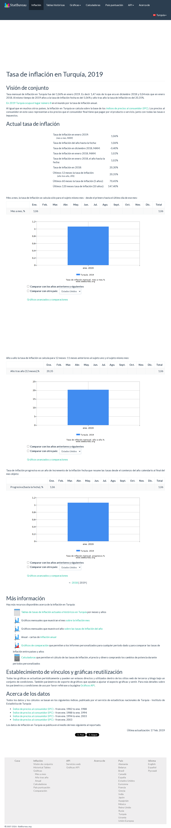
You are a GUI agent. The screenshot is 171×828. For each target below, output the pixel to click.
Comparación (40, 790)
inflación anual (48, 636)
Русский (152, 770)
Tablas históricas (55, 5)
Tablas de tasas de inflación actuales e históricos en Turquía (54, 611)
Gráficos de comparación (35, 645)
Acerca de (144, 5)
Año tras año (41, 777)
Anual (38, 780)
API (130, 5)
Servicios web (73, 764)
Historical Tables (42, 767)
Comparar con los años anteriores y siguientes (57, 286)
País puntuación (114, 5)
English (152, 764)
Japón (121, 797)
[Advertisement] (85, 39)
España (122, 777)
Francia (122, 787)
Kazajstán (123, 800)
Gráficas (74, 5)
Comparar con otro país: (44, 290)
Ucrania (122, 817)
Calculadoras (93, 5)
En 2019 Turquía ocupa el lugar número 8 (29, 102)
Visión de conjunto (43, 764)
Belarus (122, 767)
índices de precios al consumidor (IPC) (127, 108)
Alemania (123, 764)
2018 (75, 582)
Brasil (121, 770)
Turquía (160, 15)
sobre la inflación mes (78, 620)
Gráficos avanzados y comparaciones (47, 299)
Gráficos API (87, 685)
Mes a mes (40, 774)
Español (152, 767)
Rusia (121, 810)
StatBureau (18, 5)
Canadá (122, 774)
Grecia (121, 790)
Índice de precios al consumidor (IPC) (33, 708)
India (121, 794)
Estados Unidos (126, 780)
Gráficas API (72, 767)
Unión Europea (126, 820)
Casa (17, 760)
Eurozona (123, 784)
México (122, 804)
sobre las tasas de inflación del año (83, 628)
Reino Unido (124, 807)
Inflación (36, 5)
